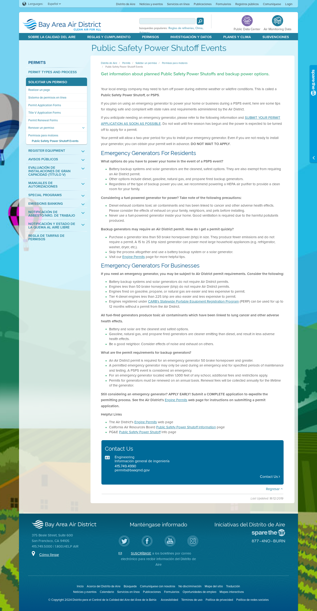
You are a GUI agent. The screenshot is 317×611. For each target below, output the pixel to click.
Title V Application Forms (44, 112)
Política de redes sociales (252, 600)
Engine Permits (133, 256)
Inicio (80, 586)
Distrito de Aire (125, 4)
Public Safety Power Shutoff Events (55, 140)
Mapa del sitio (214, 586)
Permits (37, 62)
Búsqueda (130, 586)
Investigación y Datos (191, 36)
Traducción (233, 586)
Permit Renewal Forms (43, 120)
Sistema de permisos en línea (47, 97)
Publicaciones (203, 4)
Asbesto (144, 33)
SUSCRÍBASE (141, 553)
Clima (199, 28)
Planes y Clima (237, 36)
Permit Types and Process (52, 72)
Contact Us (269, 477)
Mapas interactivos (232, 592)
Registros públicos (247, 4)
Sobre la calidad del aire (52, 36)
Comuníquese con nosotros (157, 586)
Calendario (107, 592)
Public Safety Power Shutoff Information (186, 427)
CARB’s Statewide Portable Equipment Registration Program (193, 301)
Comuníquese (272, 4)
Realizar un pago (39, 89)
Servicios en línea (178, 4)
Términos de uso (191, 600)
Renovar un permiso (41, 127)
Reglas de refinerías (181, 28)
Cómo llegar (49, 554)
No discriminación (189, 586)
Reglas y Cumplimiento (108, 36)
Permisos (150, 36)
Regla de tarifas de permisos (46, 237)
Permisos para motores (43, 135)
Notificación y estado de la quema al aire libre (51, 225)
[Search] (200, 21)
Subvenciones (275, 36)
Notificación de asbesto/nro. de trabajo (51, 213)
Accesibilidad (169, 600)
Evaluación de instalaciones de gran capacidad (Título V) (49, 171)
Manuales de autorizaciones (43, 184)
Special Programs (45, 195)
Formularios (223, 4)
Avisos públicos (43, 159)
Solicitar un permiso (47, 82)
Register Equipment (46, 150)
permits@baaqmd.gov (132, 469)
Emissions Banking (45, 203)
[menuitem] (125, 4)
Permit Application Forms (44, 105)
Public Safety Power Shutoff (140, 431)
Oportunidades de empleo (199, 592)
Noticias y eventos (151, 4)
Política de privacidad (219, 600)
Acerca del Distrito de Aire (103, 586)
